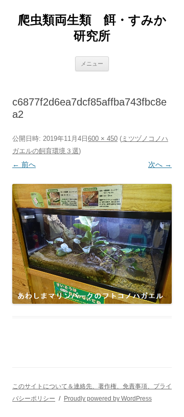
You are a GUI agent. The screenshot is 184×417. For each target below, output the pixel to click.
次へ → (160, 164)
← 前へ (24, 164)
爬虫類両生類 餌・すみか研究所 (92, 28)
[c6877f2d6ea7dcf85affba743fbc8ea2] (92, 244)
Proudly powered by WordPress (108, 398)
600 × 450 (103, 138)
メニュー (92, 63)
